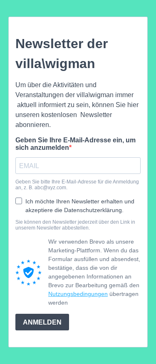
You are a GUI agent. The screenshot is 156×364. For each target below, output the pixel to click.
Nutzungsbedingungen (78, 294)
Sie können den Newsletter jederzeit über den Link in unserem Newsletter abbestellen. (75, 225)
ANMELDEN (42, 322)
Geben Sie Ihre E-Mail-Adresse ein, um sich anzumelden (75, 144)
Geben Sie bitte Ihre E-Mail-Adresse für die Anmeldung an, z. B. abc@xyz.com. (77, 185)
